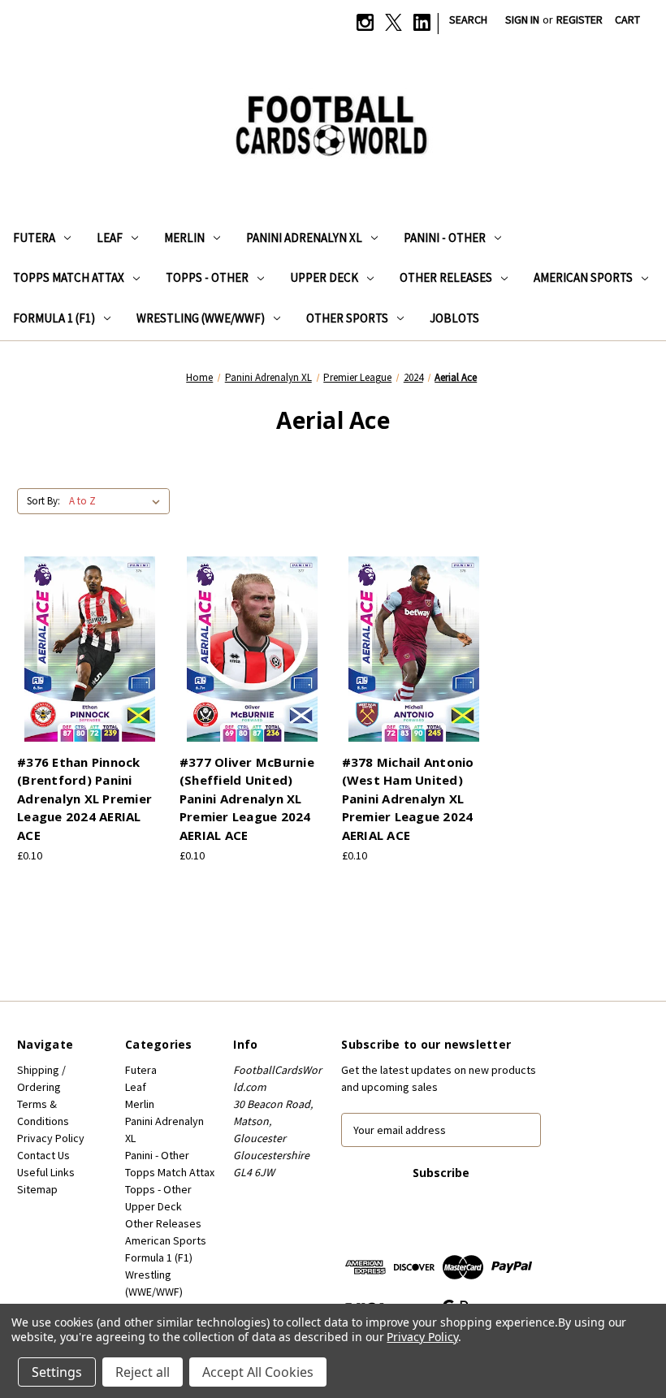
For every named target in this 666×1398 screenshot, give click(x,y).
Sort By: (43, 501)
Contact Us (43, 1155)
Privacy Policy (50, 1138)
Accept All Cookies (258, 1372)
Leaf (110, 237)
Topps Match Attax (68, 277)
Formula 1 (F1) (54, 318)
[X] (393, 22)
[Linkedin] (421, 22)
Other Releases (446, 277)
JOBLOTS (454, 318)
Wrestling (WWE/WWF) (200, 318)
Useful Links (46, 1172)
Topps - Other (207, 277)
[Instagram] (365, 22)
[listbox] (118, 501)
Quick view (87, 634)
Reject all (142, 1372)
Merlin (184, 237)
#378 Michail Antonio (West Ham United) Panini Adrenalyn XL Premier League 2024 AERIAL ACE (408, 798)
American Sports (583, 277)
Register (579, 19)
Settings (57, 1372)
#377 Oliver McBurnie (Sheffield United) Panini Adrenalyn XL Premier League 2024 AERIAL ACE (246, 798)
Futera (34, 237)
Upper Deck (324, 277)
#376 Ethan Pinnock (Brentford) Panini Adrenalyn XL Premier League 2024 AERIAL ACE (84, 798)
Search (468, 19)
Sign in (522, 19)
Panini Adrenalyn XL (304, 237)
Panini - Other (445, 237)
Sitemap (37, 1189)
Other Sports (347, 318)
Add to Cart (89, 663)
